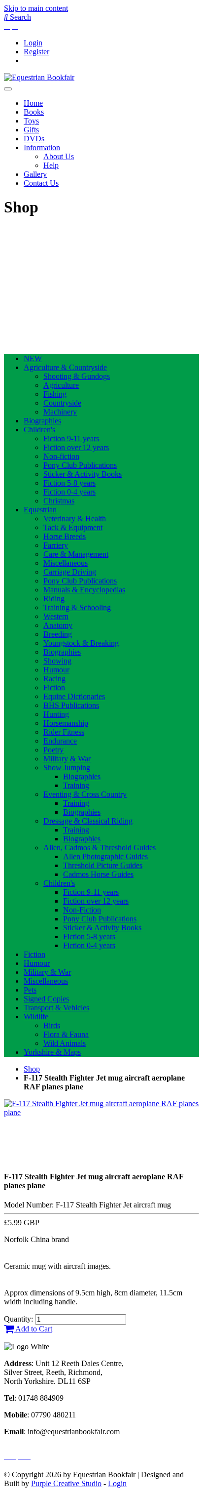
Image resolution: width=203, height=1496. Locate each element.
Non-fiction (61, 456)
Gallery (35, 174)
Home (33, 103)
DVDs (34, 138)
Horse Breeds (64, 536)
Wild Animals (64, 1043)
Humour (56, 669)
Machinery (60, 412)
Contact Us (41, 183)
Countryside (62, 403)
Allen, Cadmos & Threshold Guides (99, 847)
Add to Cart (33, 1329)
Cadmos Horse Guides (98, 874)
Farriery (55, 545)
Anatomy (57, 625)
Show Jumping (66, 767)
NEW (33, 358)
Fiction (54, 687)
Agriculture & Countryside (65, 367)
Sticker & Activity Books (82, 474)
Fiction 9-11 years (71, 438)
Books (34, 112)
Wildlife (36, 1016)
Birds (51, 1025)
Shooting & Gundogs (76, 376)
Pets (30, 990)
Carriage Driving (69, 572)
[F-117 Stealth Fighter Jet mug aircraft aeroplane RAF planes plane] (101, 1112)
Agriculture (61, 385)
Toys (31, 121)
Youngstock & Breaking (81, 643)
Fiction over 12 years (76, 447)
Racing (54, 678)
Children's (39, 429)
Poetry (53, 750)
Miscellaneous (65, 563)
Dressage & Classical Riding (88, 821)
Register (36, 51)
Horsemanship (65, 723)
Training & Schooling (77, 607)
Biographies (42, 420)
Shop (32, 1069)
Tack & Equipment (72, 527)
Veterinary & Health (74, 518)
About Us (58, 156)
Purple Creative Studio (66, 1483)
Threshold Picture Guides (102, 865)
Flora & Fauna (66, 1034)
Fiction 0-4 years (69, 492)
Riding (54, 598)
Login (33, 43)
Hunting (56, 714)
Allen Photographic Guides (105, 856)
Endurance (60, 741)
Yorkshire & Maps (52, 1052)
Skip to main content (36, 8)
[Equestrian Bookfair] (39, 77)
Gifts (31, 129)
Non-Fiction (82, 910)
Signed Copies (46, 999)
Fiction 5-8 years (69, 483)
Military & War (67, 758)
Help (51, 165)
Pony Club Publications (80, 465)
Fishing (55, 394)
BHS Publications (71, 705)
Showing (57, 661)
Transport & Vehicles (56, 1007)
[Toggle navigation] (8, 88)
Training (76, 785)
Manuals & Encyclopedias (84, 589)
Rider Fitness (63, 732)
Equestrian (40, 509)
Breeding (57, 634)
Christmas (58, 501)
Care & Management (75, 554)
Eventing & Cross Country (85, 794)
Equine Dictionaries (74, 696)
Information (42, 147)
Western (55, 616)
